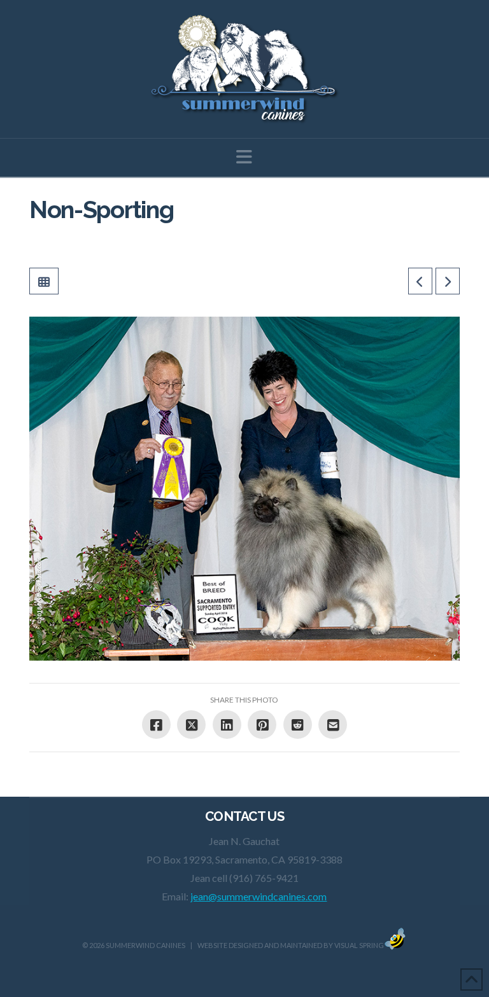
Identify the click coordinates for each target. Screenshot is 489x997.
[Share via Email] (332, 724)
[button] (244, 157)
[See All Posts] (44, 281)
